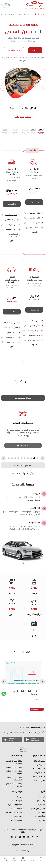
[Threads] (15, 838)
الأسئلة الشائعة (16, 808)
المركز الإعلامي (16, 800)
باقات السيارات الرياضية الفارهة (14, 762)
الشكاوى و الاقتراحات (14, 812)
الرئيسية (41, 860)
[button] (24, 213)
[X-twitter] (31, 838)
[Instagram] (27, 838)
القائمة (23, 860)
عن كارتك (31, 860)
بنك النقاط (41, 812)
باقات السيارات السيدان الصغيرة (14, 785)
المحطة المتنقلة (39, 768)
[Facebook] (35, 838)
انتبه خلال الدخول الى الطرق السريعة (21, 14)
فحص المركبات (39, 760)
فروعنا (19, 796)
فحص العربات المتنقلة (37, 776)
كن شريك (41, 804)
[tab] (41, 131)
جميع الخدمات (39, 780)
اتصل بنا (14, 860)
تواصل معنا (18, 816)
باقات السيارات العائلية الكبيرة (14, 772)
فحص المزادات (39, 772)
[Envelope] (10, 838)
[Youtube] (23, 838)
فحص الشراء (40, 764)
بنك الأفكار (41, 800)
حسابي (5, 860)
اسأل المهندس (39, 816)
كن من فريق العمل (38, 808)
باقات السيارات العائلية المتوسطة (14, 778)
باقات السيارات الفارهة (14, 767)
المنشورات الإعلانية (15, 804)
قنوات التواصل (16, 820)
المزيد (34, 232)
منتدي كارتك (40, 820)
